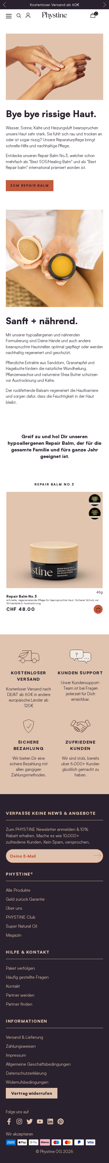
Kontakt (13, 986)
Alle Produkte (18, 890)
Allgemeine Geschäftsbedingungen (38, 1064)
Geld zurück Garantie (25, 899)
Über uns (14, 908)
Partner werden (20, 995)
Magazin (13, 935)
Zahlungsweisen (21, 1046)
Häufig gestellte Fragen (27, 977)
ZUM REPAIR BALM (29, 185)
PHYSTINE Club (20, 917)
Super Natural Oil (21, 926)
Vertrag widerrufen (31, 1093)
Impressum (16, 1055)
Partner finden (19, 1004)
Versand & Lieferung (24, 1037)
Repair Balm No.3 (21, 596)
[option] (54, 4)
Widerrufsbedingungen (27, 1082)
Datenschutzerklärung (26, 1073)
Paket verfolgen (20, 968)
